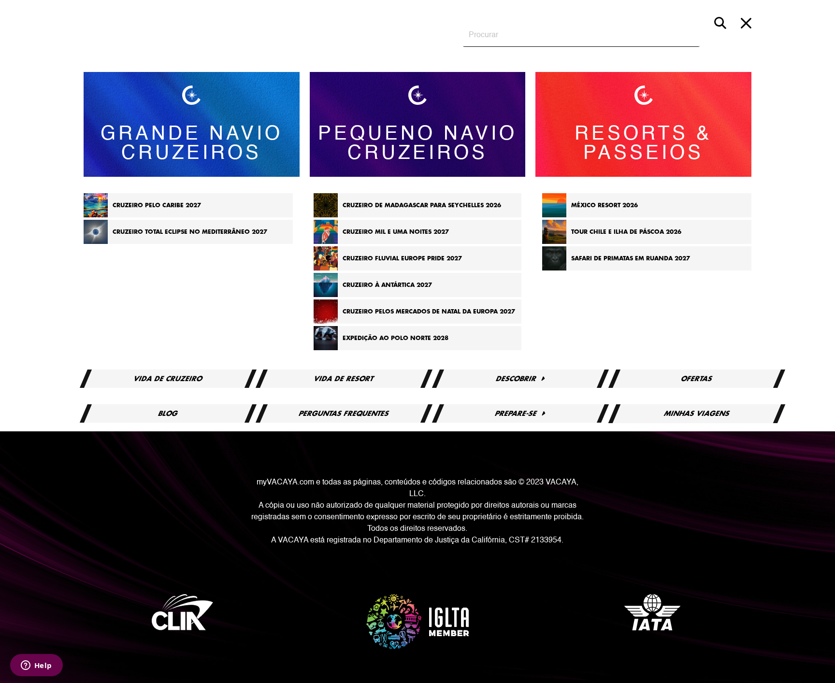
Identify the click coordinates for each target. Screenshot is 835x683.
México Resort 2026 (604, 205)
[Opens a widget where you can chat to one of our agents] (36, 666)
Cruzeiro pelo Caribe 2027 (157, 205)
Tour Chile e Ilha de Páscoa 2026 (626, 232)
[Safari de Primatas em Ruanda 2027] (554, 268)
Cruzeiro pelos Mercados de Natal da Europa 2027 (429, 311)
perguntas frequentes (344, 413)
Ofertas (697, 378)
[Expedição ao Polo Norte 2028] (326, 348)
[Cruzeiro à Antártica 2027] (326, 295)
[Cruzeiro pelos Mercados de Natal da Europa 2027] (326, 322)
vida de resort (344, 378)
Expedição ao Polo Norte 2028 (395, 338)
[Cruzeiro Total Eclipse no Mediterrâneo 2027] (96, 242)
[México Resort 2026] (554, 215)
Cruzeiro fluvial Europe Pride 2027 (402, 258)
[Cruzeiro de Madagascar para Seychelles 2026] (326, 215)
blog (168, 413)
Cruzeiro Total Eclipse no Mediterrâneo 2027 (190, 232)
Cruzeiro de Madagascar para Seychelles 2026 (422, 205)
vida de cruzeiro (168, 378)
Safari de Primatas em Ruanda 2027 (630, 258)
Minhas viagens (696, 413)
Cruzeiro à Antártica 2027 (387, 285)
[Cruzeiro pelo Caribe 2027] (96, 215)
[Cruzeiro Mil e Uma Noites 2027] (326, 242)
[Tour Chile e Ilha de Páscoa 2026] (554, 242)
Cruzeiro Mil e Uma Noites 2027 (396, 232)
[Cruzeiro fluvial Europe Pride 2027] (326, 268)
